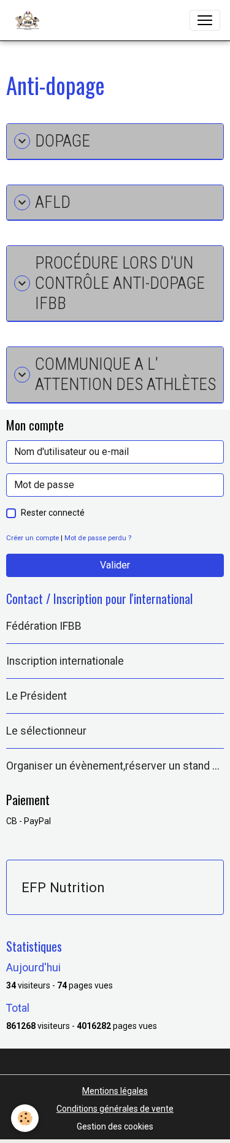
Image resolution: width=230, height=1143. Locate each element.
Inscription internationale (65, 661)
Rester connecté (53, 513)
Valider (115, 565)
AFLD (53, 202)
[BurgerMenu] (205, 20)
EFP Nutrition (63, 887)
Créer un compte (32, 538)
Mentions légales (115, 1091)
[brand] (30, 20)
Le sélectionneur (46, 731)
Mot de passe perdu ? (97, 538)
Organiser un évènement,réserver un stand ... (113, 766)
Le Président (36, 696)
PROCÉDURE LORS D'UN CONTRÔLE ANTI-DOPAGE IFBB (120, 283)
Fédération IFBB (44, 626)
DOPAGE (62, 141)
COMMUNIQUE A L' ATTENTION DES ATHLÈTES (125, 374)
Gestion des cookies (115, 1126)
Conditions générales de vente (115, 1109)
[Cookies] (25, 1118)
